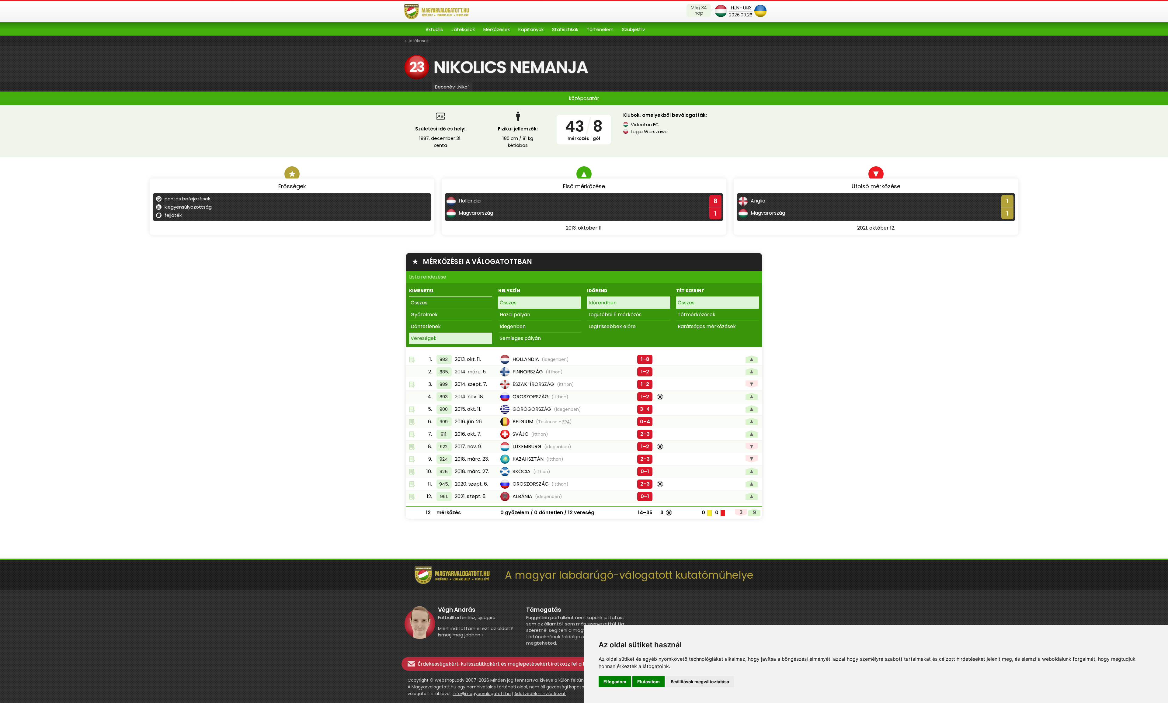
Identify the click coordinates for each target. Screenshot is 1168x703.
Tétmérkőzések (696, 314)
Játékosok (463, 29)
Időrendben (603, 302)
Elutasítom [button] (648, 681)
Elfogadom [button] (614, 681)
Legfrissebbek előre (612, 326)
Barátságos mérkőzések (707, 326)
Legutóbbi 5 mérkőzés (615, 314)
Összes (419, 302)
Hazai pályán (515, 314)
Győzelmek (424, 314)
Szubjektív (633, 29)
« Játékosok (417, 41)
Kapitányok (531, 29)
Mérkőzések (496, 29)
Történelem (600, 29)
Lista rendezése (427, 276)
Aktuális (434, 29)
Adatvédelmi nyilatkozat (540, 694)
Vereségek (423, 338)
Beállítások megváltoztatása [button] (700, 681)
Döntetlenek (426, 326)
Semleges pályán (520, 338)
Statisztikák (565, 29)
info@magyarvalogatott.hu (482, 694)
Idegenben (513, 326)
